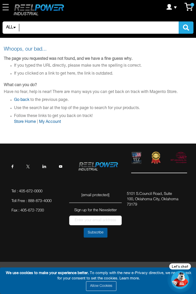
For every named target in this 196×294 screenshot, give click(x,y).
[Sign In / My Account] (154, 7)
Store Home (25, 122)
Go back (21, 100)
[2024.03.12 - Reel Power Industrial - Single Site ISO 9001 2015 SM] (156, 158)
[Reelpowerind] (39, 10)
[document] (99, 281)
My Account (50, 122)
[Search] (186, 27)
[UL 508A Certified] (178, 158)
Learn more (129, 278)
